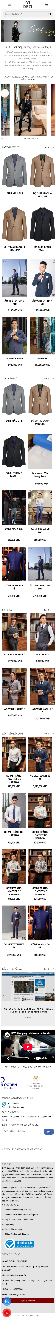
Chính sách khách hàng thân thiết (18, 1209)
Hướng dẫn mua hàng (13, 1229)
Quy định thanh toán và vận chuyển (19, 1219)
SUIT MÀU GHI (15, 193)
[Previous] (5, 31)
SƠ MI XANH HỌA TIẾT (14, 587)
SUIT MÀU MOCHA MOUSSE (14, 249)
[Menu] (9, 5)
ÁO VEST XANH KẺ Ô (42, 711)
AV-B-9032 (43, 358)
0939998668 (13, 1103)
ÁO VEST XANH (14, 358)
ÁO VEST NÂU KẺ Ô (14, 709)
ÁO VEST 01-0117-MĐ (42, 302)
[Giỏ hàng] (46, 4)
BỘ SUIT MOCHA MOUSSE (42, 195)
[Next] (50, 31)
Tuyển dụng (9, 1224)
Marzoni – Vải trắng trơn (40, 475)
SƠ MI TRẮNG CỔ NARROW (14, 834)
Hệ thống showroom (28, 1301)
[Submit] (50, 14)
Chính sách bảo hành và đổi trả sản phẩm (21, 1214)
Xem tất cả (48, 147)
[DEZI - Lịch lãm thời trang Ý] (28, 4)
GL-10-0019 (42, 654)
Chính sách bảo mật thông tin (17, 1234)
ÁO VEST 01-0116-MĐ (14, 302)
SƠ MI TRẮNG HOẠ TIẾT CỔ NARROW (14, 779)
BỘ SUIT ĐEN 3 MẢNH (42, 249)
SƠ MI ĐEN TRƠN (14, 529)
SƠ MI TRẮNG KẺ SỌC (40, 531)
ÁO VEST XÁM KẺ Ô (15, 654)
